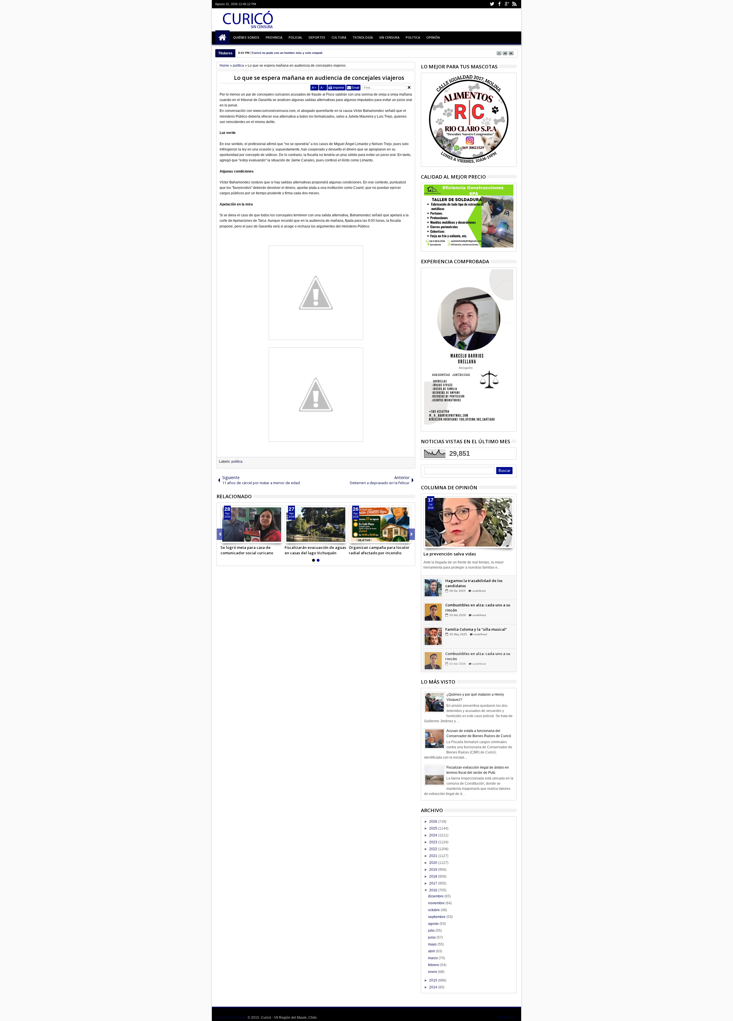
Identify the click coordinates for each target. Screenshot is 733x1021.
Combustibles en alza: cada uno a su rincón (477, 631)
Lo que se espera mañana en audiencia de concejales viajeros (319, 78)
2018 (433, 876)
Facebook (499, 4)
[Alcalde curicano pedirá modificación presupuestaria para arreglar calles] (379, 524)
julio (432, 931)
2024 (433, 835)
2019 (433, 870)
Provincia (274, 37)
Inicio (222, 37)
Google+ (507, 4)
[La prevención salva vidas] (468, 522)
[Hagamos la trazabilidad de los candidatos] (433, 611)
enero (433, 972)
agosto (434, 924)
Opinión (433, 37)
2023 (433, 842)
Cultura (339, 37)
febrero (434, 965)
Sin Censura (389, 37)
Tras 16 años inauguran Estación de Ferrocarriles (249, 550)
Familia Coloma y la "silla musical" (476, 653)
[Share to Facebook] (225, 539)
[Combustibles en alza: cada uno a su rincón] (433, 636)
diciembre (436, 896)
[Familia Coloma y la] (433, 660)
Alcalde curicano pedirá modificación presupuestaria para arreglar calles (380, 550)
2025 (433, 828)
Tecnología (362, 37)
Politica (413, 37)
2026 (433, 822)
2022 (433, 849)
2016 (433, 890)
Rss (514, 4)
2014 (433, 987)
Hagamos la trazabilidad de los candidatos (474, 607)
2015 (433, 980)
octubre (434, 910)
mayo (433, 944)
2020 (433, 863)
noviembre (437, 903)
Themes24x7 (508, 1018)
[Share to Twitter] (231, 539)
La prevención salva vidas (449, 554)
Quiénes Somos (246, 37)
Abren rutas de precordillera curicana (311, 550)
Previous (411, 534)
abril (432, 951)
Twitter (492, 4)
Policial (295, 37)
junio (432, 937)
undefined (480, 585)
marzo (433, 958)
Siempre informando (231, 1018)
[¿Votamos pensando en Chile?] (433, 587)
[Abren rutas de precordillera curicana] (315, 524)
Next (220, 534)
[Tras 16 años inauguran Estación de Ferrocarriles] (251, 524)
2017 (433, 883)
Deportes (317, 37)
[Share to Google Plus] (238, 539)
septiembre (437, 917)
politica (237, 462)
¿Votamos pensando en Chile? (472, 580)
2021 (433, 856)
